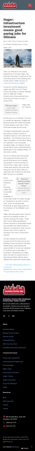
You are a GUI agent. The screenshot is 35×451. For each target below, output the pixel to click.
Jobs (9, 47)
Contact (5, 408)
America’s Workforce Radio (14, 83)
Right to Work (7, 369)
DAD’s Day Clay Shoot (10, 344)
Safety (5, 387)
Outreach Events (8, 336)
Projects (5, 405)
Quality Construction (9, 380)
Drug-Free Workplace (10, 383)
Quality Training (8, 376)
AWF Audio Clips (8, 401)
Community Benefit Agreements (13, 361)
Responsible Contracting (11, 372)
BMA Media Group (17, 447)
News (5, 397)
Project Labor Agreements (11, 358)
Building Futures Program (11, 333)
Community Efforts (8, 340)
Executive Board (8, 329)
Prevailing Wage (8, 365)
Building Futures (17, 44)
